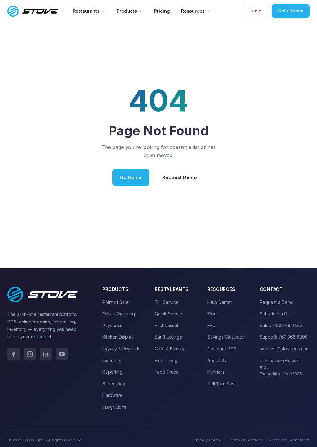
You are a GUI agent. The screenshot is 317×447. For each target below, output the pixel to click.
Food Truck (166, 372)
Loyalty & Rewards (121, 348)
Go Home (131, 177)
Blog (212, 313)
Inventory (112, 360)
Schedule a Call (276, 313)
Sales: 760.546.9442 (281, 325)
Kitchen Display (118, 337)
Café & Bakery (170, 348)
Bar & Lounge (168, 337)
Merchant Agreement (289, 439)
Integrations (114, 407)
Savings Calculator (226, 337)
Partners (215, 372)
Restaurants (86, 11)
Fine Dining (166, 360)
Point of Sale (115, 302)
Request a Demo (277, 302)
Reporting (112, 372)
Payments (112, 325)
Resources (193, 11)
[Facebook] (13, 354)
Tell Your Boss (222, 383)
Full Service (167, 302)
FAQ (211, 325)
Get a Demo (290, 10)
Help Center (219, 302)
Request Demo (179, 177)
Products (127, 11)
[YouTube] (62, 354)
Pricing (162, 11)
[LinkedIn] (46, 354)
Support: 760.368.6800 (284, 337)
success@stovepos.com (285, 348)
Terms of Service (244, 439)
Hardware (112, 395)
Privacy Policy (206, 439)
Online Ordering (118, 313)
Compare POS (222, 348)
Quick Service (169, 313)
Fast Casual (166, 325)
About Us (216, 360)
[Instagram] (30, 354)
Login (256, 10)
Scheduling (113, 383)
